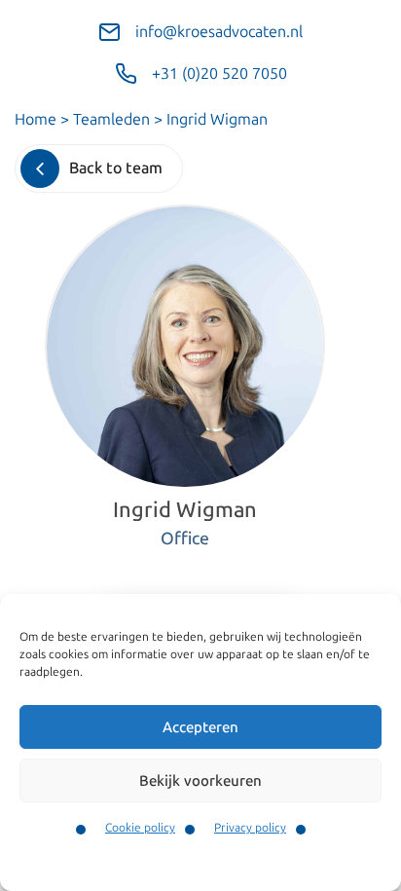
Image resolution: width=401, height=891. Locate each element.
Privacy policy (250, 828)
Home (35, 119)
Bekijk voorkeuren (200, 781)
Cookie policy (140, 828)
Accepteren (200, 727)
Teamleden (111, 119)
